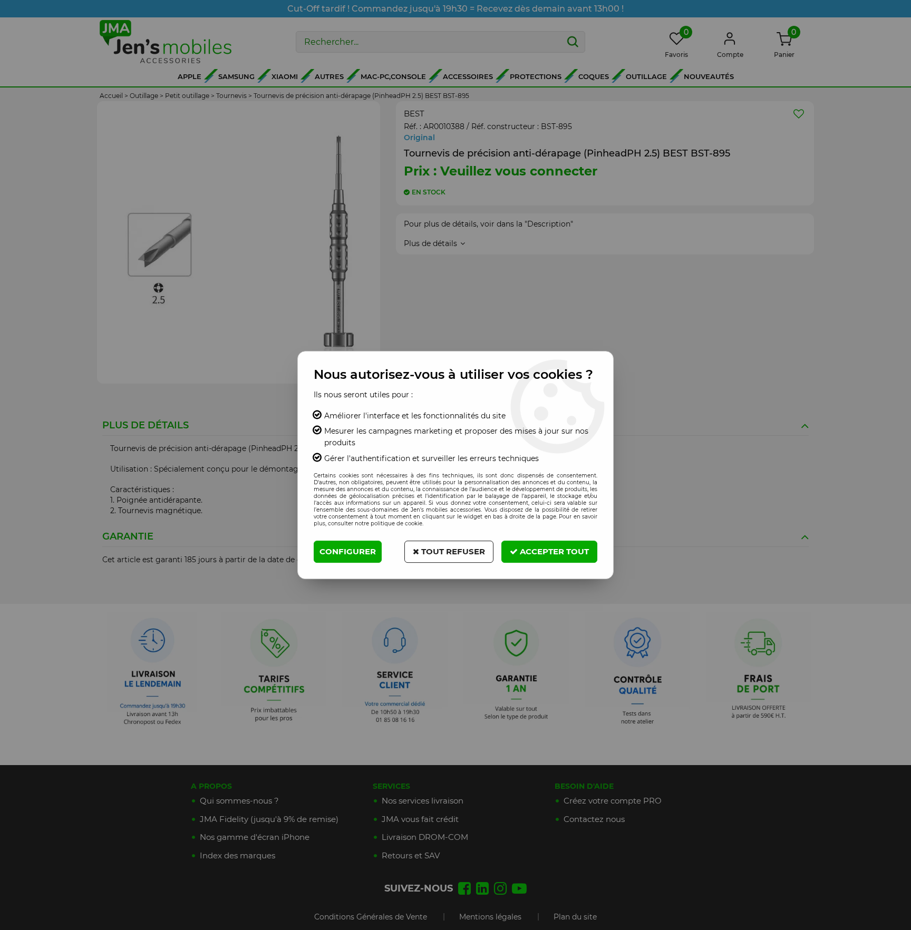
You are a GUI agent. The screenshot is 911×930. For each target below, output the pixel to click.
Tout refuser (452, 551)
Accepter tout (553, 551)
